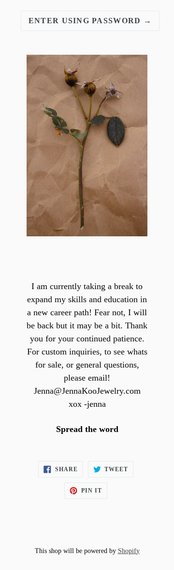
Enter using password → (90, 20)
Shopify (129, 551)
